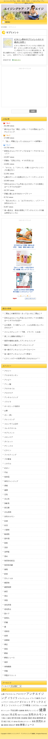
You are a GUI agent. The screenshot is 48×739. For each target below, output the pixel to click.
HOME (5, 27)
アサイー (7, 371)
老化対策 (7, 605)
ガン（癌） (8, 415)
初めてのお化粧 (23, 715)
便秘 (6, 486)
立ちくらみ (8, 578)
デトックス (8, 446)
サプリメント (9, 433)
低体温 (6, 477)
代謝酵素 (21, 710)
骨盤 (6, 671)
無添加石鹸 (8, 565)
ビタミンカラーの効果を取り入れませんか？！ (22, 358)
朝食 (6, 543)
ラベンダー (6, 710)
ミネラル (7, 464)
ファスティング (10, 455)
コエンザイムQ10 (11, 424)
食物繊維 (7, 666)
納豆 (6, 591)
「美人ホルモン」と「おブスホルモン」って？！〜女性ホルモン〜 (24, 202)
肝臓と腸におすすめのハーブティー (18, 194)
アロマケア (8, 393)
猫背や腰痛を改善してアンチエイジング (19, 341)
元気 (6, 494)
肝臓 (6, 622)
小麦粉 (6, 530)
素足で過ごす (8, 721)
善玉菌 (6, 508)
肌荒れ (6, 618)
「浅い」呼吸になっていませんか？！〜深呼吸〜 (23, 141)
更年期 (6, 538)
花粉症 (6, 631)
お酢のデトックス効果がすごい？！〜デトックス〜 (24, 177)
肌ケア (6, 614)
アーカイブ (5, 686)
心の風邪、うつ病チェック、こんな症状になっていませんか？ (24, 326)
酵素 (6, 653)
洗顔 (6, 547)
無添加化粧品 (9, 561)
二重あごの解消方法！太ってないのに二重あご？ (23, 313)
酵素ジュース (9, 658)
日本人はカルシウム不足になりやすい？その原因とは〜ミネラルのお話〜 (24, 185)
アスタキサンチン (11, 375)
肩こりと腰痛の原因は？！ (14, 336)
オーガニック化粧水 (12, 406)
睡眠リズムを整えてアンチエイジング (19, 345)
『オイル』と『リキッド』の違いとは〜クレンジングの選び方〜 (24, 169)
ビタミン (7, 450)
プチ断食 (7, 459)
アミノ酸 (7, 384)
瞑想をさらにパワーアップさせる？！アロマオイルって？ (24, 152)
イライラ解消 (35, 698)
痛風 (6, 569)
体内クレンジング (11, 481)
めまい (6, 468)
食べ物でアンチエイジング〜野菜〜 (18, 354)
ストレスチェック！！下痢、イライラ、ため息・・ (24, 332)
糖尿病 (6, 583)
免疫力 (7, 715)
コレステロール (10, 428)
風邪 (6, 662)
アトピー (7, 380)
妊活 (6, 525)
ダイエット (8, 441)
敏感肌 (6, 534)
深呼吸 (6, 552)
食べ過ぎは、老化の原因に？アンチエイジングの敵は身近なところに (24, 211)
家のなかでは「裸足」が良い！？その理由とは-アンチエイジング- (24, 130)
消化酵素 (24, 718)
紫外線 (16, 721)
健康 (6, 490)
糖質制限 (7, 587)
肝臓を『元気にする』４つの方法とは (19, 160)
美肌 (6, 600)
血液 (6, 636)
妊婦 (6, 521)
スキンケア (8, 437)
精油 (34, 718)
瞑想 (6, 574)
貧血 (6, 649)
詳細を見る (17, 60)
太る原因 (7, 512)
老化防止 (7, 609)
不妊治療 (14, 710)
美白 (6, 596)
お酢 (6, 411)
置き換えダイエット (24, 721)
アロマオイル (9, 389)
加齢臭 (6, 503)
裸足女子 (12, 725)
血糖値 (6, 640)
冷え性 (6, 499)
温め (6, 556)
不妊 (6, 472)
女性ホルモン (9, 516)
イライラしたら (23, 698)
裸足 (6, 644)
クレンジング (9, 419)
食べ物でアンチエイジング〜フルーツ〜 (19, 350)
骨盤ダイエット (10, 675)
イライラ (7, 402)
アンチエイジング (11, 397)
